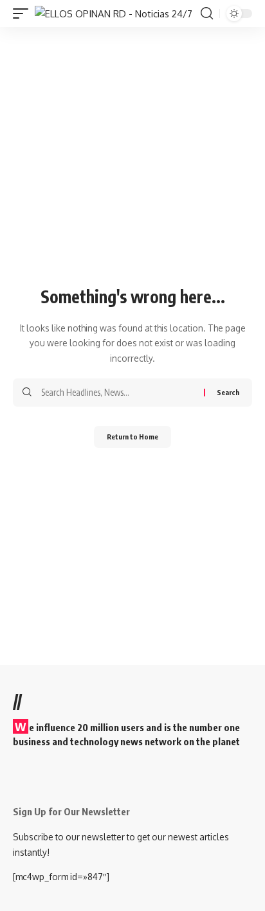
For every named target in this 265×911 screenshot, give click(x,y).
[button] (24, 13)
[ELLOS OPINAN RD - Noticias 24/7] (113, 13)
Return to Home (132, 436)
